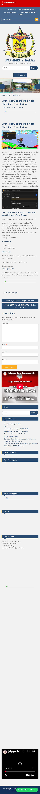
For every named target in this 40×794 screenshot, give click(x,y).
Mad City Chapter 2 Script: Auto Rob (20, 300)
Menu (22, 75)
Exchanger (14, 293)
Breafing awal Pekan (11, 436)
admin (21, 107)
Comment (5, 323)
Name (4, 345)
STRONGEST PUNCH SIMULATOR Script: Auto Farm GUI (20, 306)
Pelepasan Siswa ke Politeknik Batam (16, 434)
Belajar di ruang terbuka (12, 424)
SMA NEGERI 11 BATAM (20, 60)
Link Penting (7, 19)
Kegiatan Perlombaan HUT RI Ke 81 (16, 431)
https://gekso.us (8, 268)
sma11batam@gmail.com (26, 9)
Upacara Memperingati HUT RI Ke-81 (16, 429)
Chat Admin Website (28, 790)
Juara (5, 426)
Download (6, 293)
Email (4, 352)
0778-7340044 (12, 9)
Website (4, 359)
